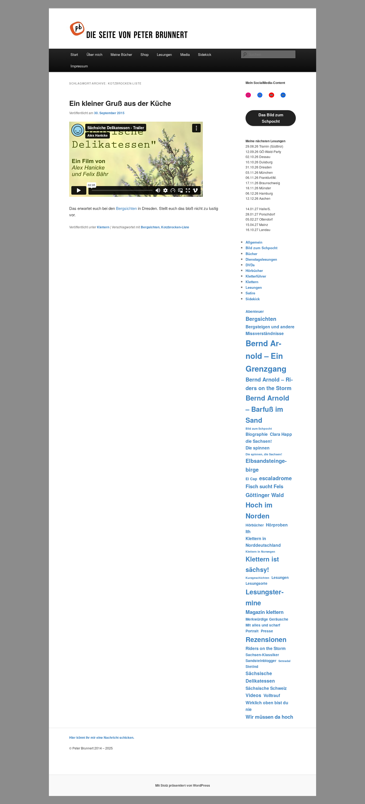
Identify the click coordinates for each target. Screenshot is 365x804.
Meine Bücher (121, 54)
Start (74, 54)
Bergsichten (126, 208)
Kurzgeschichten (257, 578)
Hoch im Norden (259, 510)
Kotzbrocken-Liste (175, 227)
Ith (248, 531)
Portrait (252, 630)
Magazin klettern (265, 611)
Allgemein (254, 242)
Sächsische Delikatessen (260, 677)
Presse (267, 630)
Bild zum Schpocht (261, 247)
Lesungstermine (265, 597)
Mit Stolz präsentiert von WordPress (182, 785)
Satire (250, 292)
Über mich (94, 54)
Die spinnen (258, 448)
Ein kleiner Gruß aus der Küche (120, 103)
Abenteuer (255, 311)
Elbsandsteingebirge (266, 465)
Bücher (251, 253)
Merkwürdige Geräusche (267, 619)
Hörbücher (254, 270)
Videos (253, 695)
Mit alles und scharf (263, 625)
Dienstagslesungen (261, 259)
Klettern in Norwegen (260, 551)
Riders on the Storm (266, 648)
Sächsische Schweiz (266, 688)
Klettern (103, 227)
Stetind (252, 666)
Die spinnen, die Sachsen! (264, 454)
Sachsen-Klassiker (262, 654)
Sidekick (204, 54)
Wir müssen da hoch (269, 716)
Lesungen (164, 54)
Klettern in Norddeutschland (263, 541)
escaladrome (275, 478)
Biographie (257, 434)
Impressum (79, 65)
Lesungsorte (256, 583)
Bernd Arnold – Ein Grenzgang (266, 355)
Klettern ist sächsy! (262, 564)
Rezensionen (266, 639)
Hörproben (277, 525)
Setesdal (284, 661)
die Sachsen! (259, 441)
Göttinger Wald (265, 495)
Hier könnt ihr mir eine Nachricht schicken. (101, 737)
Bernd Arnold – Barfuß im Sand (267, 409)
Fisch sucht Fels (264, 486)
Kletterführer (256, 276)
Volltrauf (271, 695)
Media (185, 54)
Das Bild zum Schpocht (270, 118)
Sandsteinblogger (261, 660)
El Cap (251, 478)
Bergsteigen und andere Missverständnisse (270, 330)
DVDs (250, 264)
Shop (145, 54)
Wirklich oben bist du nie (267, 706)
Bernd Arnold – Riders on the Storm (269, 384)
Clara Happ (281, 434)
